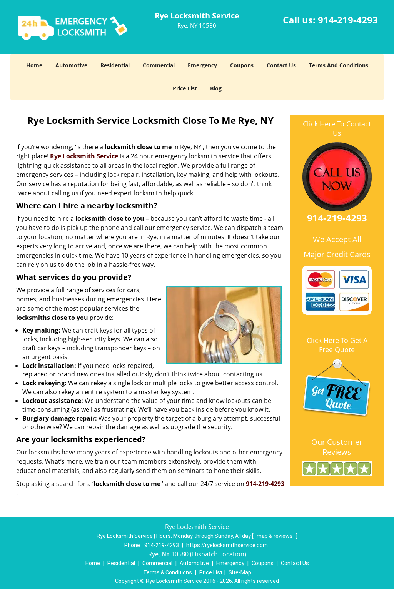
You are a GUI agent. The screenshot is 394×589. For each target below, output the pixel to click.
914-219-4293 (348, 19)
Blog (216, 88)
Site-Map (240, 572)
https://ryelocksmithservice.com (227, 545)
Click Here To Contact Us (337, 128)
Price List (185, 88)
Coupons (242, 65)
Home (34, 65)
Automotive (71, 65)
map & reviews (275, 536)
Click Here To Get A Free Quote (337, 345)
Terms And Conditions (338, 65)
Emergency (202, 65)
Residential (115, 65)
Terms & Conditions (167, 572)
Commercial (159, 65)
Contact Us (281, 65)
